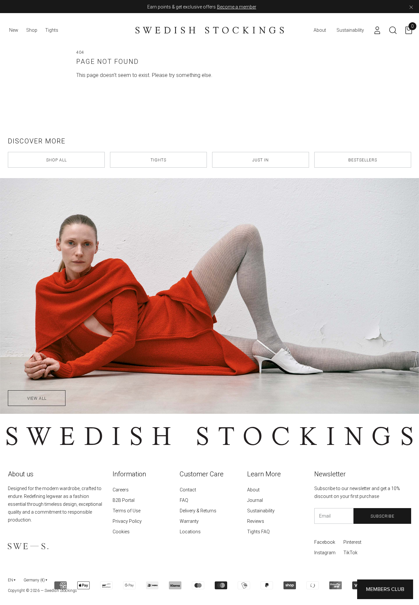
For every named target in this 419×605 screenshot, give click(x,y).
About (253, 489)
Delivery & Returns (198, 510)
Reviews (255, 521)
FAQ (184, 500)
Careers (121, 489)
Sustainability (261, 510)
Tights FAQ (258, 531)
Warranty (189, 521)
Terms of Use (126, 510)
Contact (188, 489)
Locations (190, 531)
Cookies (121, 531)
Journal (255, 500)
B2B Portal (124, 500)
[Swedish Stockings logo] (210, 30)
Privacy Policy (127, 521)
